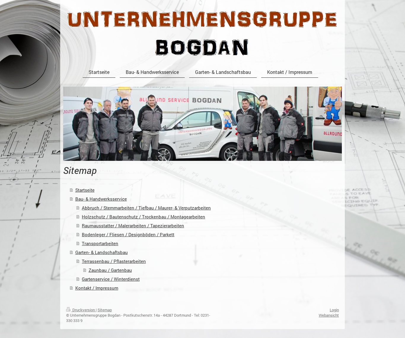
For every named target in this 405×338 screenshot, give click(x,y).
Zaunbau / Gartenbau (110, 270)
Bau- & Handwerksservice (101, 199)
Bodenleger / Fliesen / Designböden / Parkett (128, 234)
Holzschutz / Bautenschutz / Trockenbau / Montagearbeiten (143, 217)
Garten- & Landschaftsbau (101, 252)
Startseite (85, 190)
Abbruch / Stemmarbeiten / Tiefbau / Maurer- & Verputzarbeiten (146, 208)
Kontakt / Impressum (96, 288)
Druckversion (83, 309)
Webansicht (329, 315)
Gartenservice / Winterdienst (111, 279)
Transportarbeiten (100, 243)
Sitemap (105, 309)
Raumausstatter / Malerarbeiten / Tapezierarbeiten (133, 225)
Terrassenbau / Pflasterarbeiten (114, 261)
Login (334, 309)
